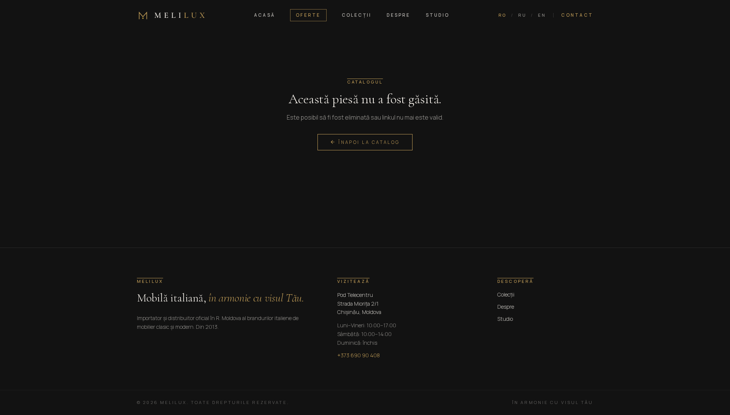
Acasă (264, 15)
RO (502, 15)
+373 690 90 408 (358, 355)
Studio (437, 15)
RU (522, 15)
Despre (398, 15)
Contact (577, 15)
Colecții (357, 15)
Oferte (308, 15)
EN (542, 15)
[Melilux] (171, 15)
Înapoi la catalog (369, 142)
